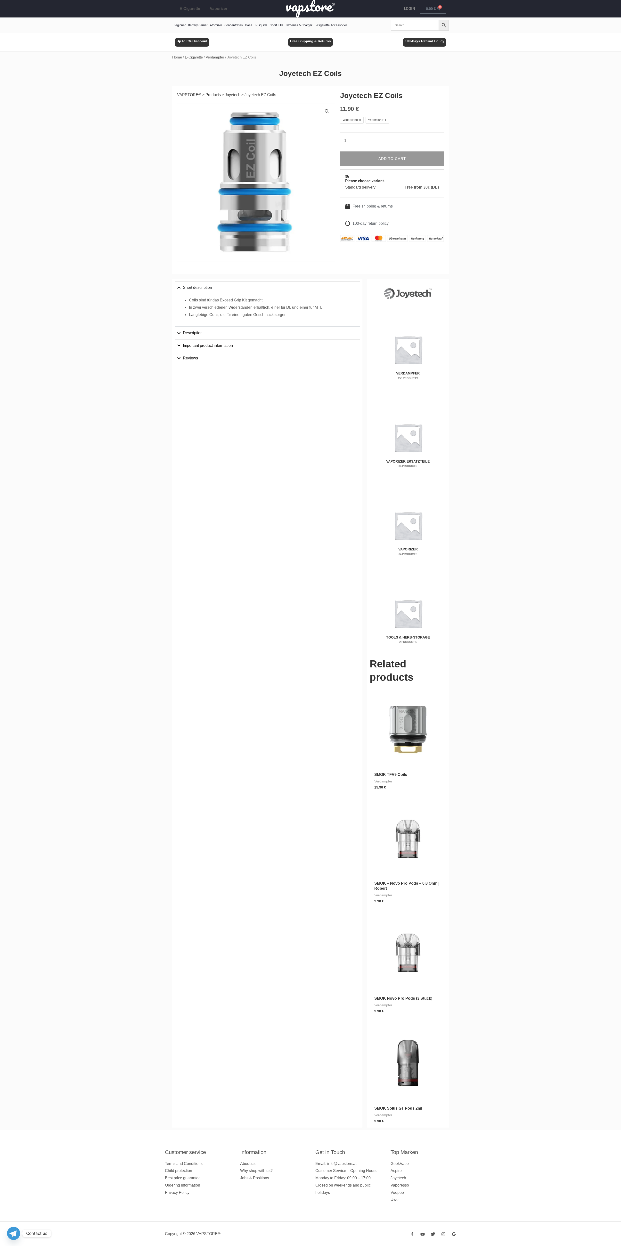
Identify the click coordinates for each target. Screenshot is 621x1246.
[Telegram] (13, 1233)
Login (409, 8)
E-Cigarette (190, 9)
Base (248, 25)
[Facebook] (412, 1234)
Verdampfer (215, 57)
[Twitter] (433, 1234)
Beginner (179, 25)
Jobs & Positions (254, 1178)
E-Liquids (261, 25)
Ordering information (182, 1185)
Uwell (395, 1199)
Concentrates (233, 25)
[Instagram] (443, 1234)
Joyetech (398, 1178)
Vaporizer (218, 9)
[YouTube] (422, 1234)
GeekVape (400, 1164)
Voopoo (397, 1192)
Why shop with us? (256, 1171)
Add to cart (392, 159)
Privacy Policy (177, 1192)
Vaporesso (400, 1185)
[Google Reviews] (454, 1234)
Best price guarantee (183, 1178)
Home (177, 57)
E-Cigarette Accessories (331, 25)
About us (247, 1164)
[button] (327, 111)
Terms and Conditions (184, 1164)
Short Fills (276, 25)
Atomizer (216, 25)
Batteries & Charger (299, 25)
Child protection (178, 1171)
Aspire (396, 1171)
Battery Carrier (197, 25)
